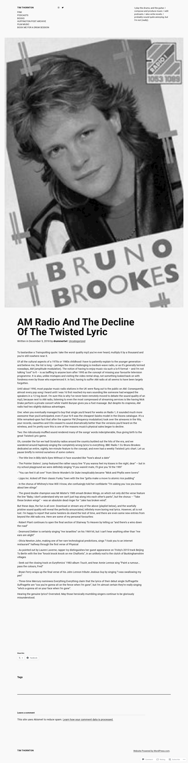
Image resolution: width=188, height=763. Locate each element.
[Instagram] (59, 8)
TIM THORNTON (25, 7)
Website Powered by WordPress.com (151, 751)
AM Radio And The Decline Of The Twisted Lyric (75, 327)
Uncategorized (77, 341)
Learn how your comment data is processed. (88, 719)
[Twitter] (63, 8)
